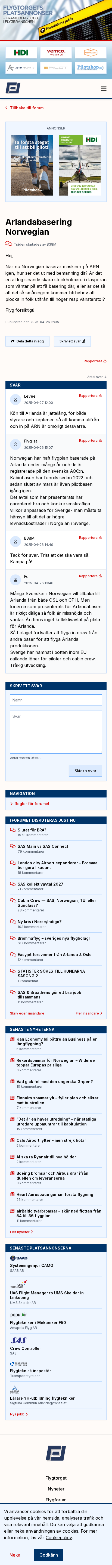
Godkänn (48, 1555)
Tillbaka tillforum (26, 108)
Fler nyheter (20, 1232)
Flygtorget (56, 1478)
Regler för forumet (32, 803)
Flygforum (56, 1499)
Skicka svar (85, 770)
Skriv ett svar (70, 341)
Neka (15, 1555)
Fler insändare (87, 1013)
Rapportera (93, 361)
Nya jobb (17, 1414)
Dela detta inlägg (30, 341)
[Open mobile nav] (104, 88)
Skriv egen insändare (27, 1013)
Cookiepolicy (59, 1537)
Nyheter (56, 1489)
